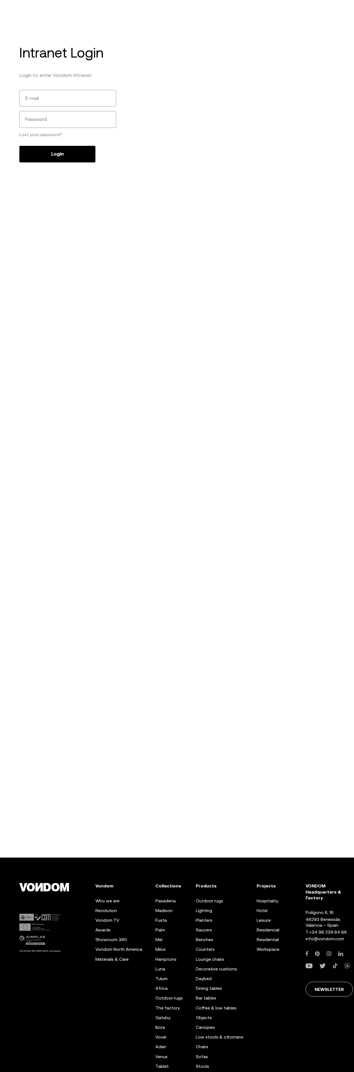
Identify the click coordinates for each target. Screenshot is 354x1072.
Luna (160, 969)
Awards (103, 930)
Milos (160, 949)
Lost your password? (40, 134)
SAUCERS (204, 930)
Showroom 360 (111, 939)
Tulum (161, 978)
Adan (160, 1046)
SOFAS (202, 1056)
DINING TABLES (209, 988)
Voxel (160, 1037)
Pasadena (165, 900)
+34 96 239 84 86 (328, 932)
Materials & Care (112, 959)
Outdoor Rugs (169, 998)
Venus (161, 1056)
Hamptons (165, 959)
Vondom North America (118, 949)
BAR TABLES (206, 998)
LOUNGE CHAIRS (210, 959)
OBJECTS (204, 1017)
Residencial (268, 930)
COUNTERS (205, 949)
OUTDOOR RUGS (209, 900)
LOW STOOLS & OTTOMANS (219, 1037)
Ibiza (160, 1027)
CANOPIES (205, 1027)
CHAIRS (202, 1046)
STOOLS (202, 1066)
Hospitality (267, 900)
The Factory (167, 1008)
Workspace (268, 949)
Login (57, 154)
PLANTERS (204, 920)
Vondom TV (107, 920)
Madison (164, 910)
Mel (158, 939)
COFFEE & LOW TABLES (216, 1008)
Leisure (264, 920)
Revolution (106, 910)
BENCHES (204, 939)
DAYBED (204, 978)
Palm (160, 930)
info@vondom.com (325, 938)
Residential (268, 939)
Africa (161, 988)
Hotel (262, 910)
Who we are (107, 900)
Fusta (161, 920)
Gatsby (162, 1017)
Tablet (162, 1066)
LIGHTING (204, 910)
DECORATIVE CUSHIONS (216, 969)
